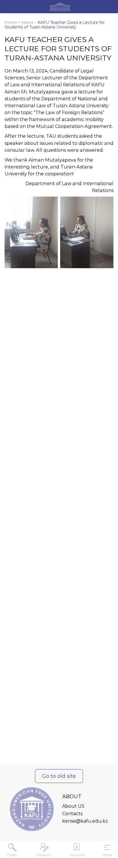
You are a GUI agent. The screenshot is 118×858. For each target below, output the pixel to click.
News (28, 22)
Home (11, 22)
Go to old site (59, 776)
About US (73, 806)
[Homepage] (60, 7)
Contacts (72, 813)
